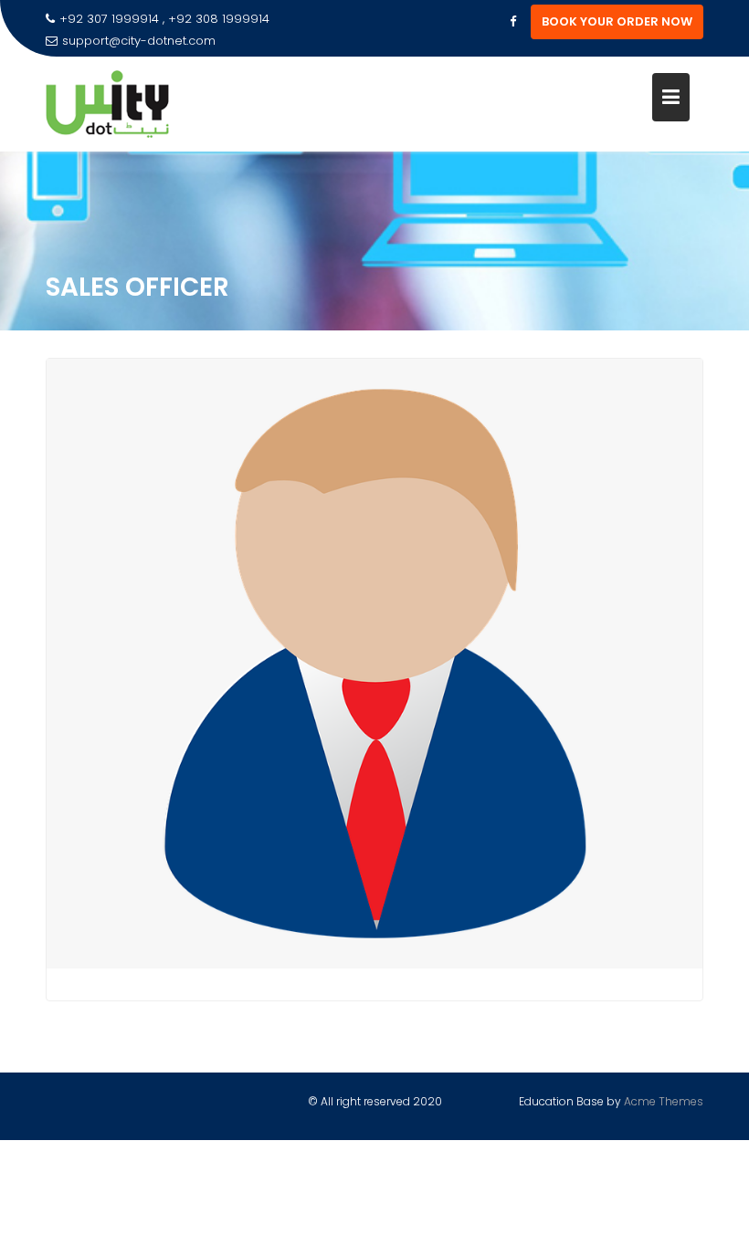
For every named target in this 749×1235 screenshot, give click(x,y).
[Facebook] (512, 22)
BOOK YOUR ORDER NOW (617, 21)
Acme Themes (663, 1101)
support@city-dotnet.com (139, 40)
